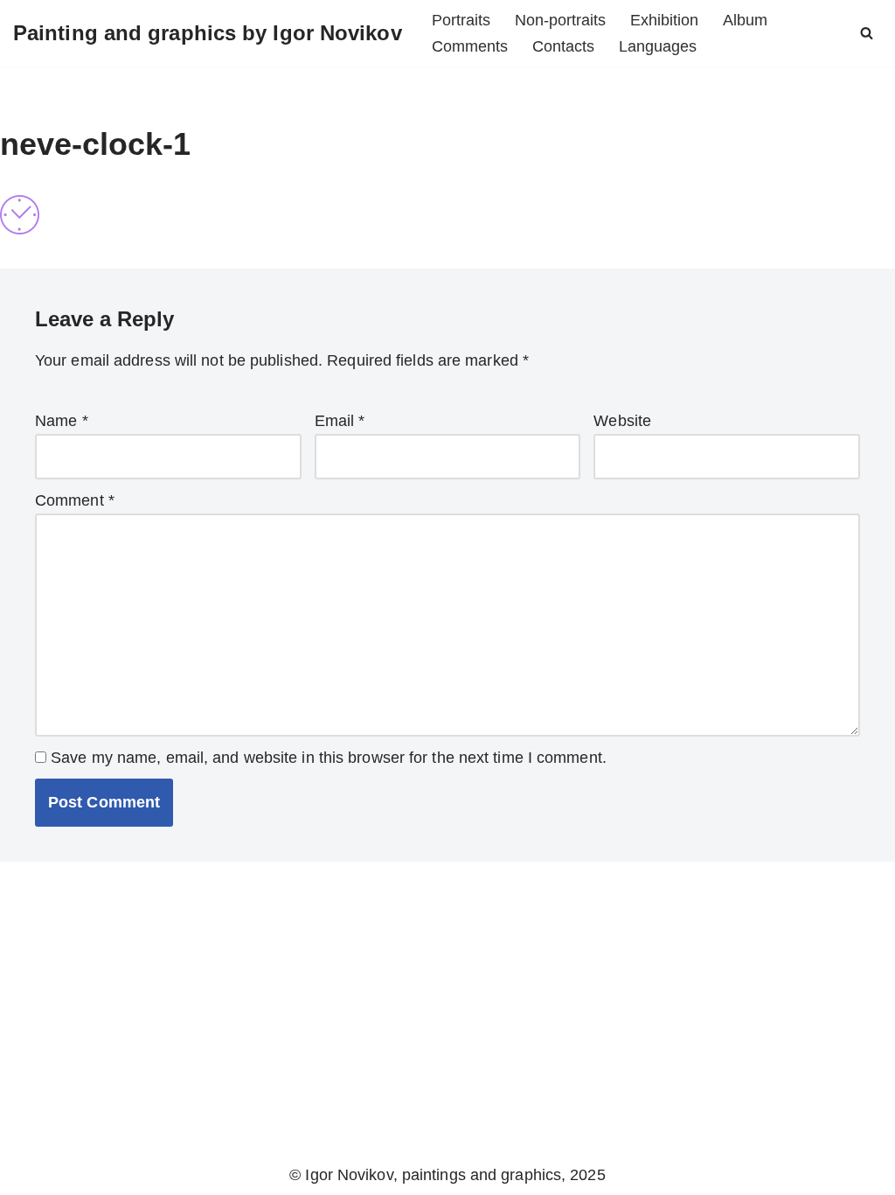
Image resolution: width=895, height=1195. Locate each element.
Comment (74, 500)
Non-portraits (560, 20)
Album (745, 20)
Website (622, 421)
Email (340, 421)
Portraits (461, 20)
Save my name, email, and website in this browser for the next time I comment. (329, 757)
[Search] (866, 32)
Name (61, 421)
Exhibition (664, 20)
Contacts (563, 46)
